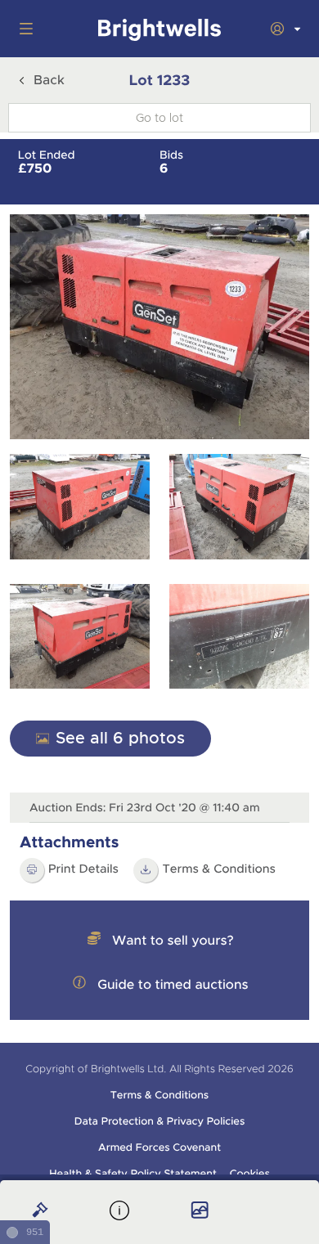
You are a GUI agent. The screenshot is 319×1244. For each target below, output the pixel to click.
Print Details (83, 869)
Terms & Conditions (159, 1095)
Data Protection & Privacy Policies (159, 1121)
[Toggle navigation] (23, 29)
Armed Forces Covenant (159, 1147)
